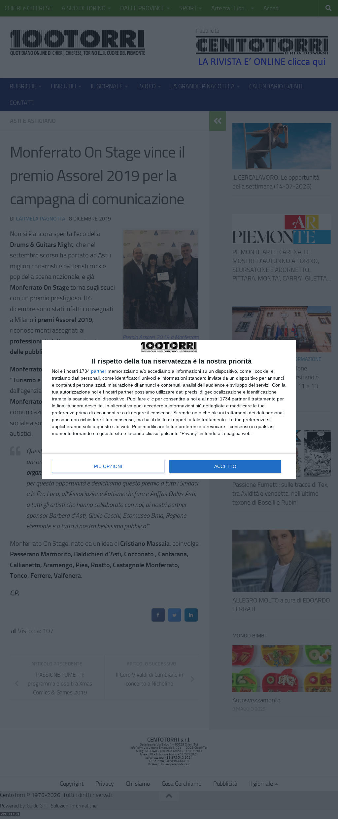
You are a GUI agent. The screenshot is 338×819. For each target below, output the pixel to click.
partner (98, 371)
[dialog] (169, 409)
